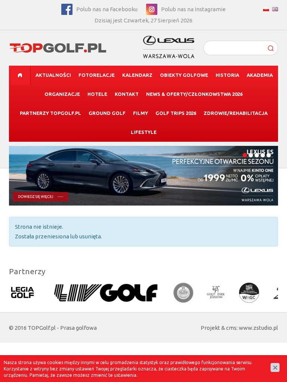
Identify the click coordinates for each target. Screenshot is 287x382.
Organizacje (62, 94)
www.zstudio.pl (258, 328)
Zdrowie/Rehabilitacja (236, 113)
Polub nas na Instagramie (193, 9)
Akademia (260, 75)
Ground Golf (107, 113)
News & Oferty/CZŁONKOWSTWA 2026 (194, 94)
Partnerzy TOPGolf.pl (50, 113)
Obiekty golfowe (184, 75)
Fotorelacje (96, 75)
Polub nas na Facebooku (107, 9)
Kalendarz (137, 75)
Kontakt (127, 94)
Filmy (140, 113)
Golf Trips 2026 (175, 113)
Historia (227, 75)
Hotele (97, 94)
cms (231, 328)
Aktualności (53, 75)
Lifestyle (144, 132)
